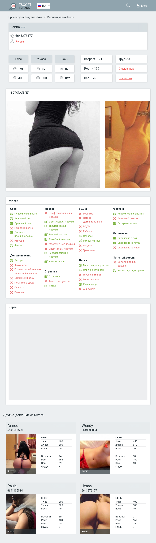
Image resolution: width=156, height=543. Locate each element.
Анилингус (89, 289)
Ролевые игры (91, 240)
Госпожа (88, 213)
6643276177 (24, 36)
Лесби (52, 285)
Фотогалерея (19, 92)
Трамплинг (89, 250)
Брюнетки (125, 78)
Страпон (88, 236)
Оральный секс (23, 223)
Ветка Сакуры (57, 261)
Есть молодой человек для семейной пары (27, 271)
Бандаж (87, 245)
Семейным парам (24, 277)
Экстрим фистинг (128, 223)
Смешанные (127, 68)
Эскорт (18, 260)
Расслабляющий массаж (58, 254)
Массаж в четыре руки (62, 244)
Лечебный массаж (59, 239)
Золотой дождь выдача (127, 263)
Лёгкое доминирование (92, 219)
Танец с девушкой (59, 281)
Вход (144, 5)
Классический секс (25, 213)
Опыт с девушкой (93, 269)
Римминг (19, 292)
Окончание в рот (127, 238)
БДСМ (86, 226)
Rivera (41, 17)
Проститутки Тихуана (22, 17)
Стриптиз (54, 276)
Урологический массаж (58, 227)
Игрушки (19, 240)
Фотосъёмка (21, 265)
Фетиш (18, 245)
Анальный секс (23, 218)
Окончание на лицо (129, 247)
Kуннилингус (90, 284)
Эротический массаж (61, 221)
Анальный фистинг (128, 218)
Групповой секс (23, 228)
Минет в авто (91, 279)
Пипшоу (19, 287)
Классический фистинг (131, 213)
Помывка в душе (24, 282)
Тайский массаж (58, 234)
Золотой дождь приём (131, 270)
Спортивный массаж (61, 248)
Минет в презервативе (96, 265)
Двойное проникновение (23, 234)
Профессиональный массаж (60, 215)
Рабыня (87, 231)
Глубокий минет (92, 274)
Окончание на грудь (129, 242)
